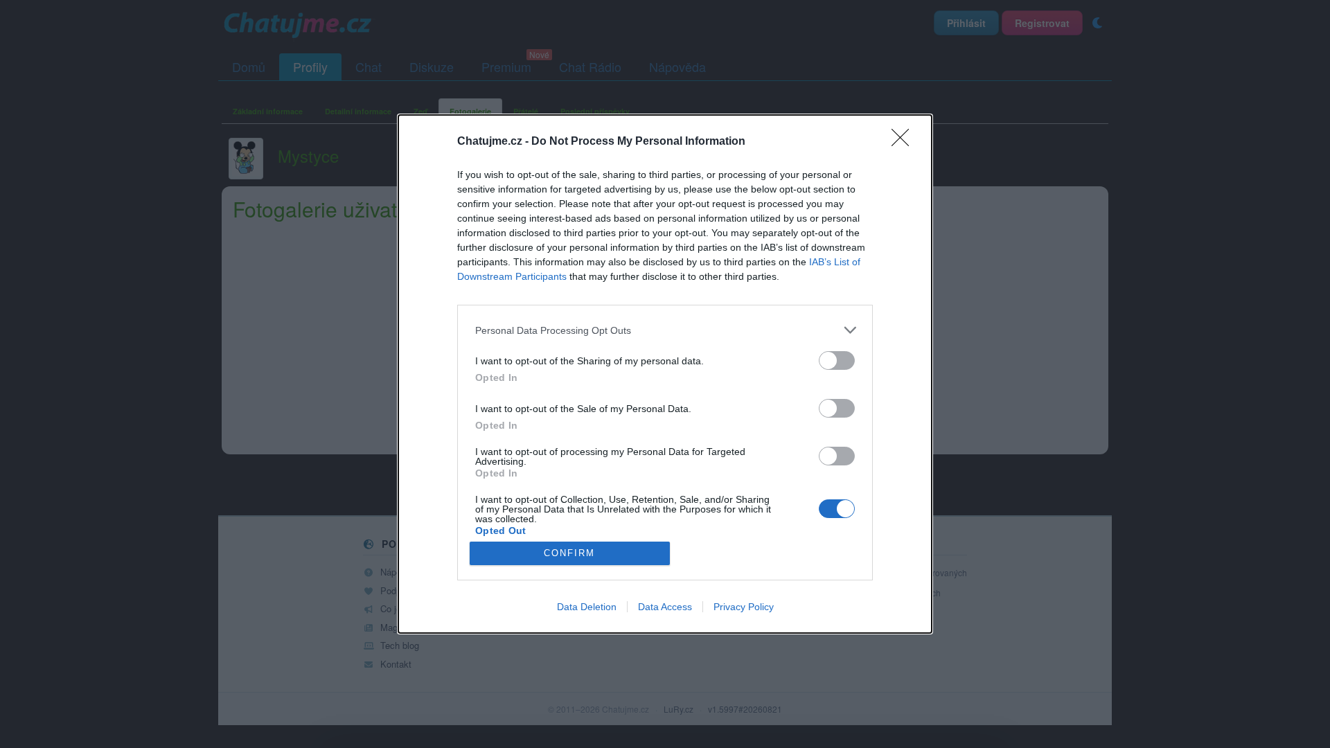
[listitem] (665, 330)
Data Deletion (587, 606)
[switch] (837, 360)
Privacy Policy (743, 606)
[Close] (905, 142)
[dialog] (665, 374)
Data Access (665, 606)
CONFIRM (569, 553)
